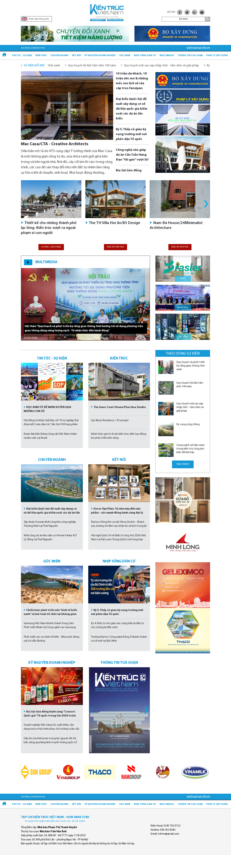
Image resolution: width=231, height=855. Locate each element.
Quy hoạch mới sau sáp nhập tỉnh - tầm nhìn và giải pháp (128, 65)
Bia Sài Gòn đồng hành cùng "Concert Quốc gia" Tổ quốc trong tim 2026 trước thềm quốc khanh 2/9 (50, 715)
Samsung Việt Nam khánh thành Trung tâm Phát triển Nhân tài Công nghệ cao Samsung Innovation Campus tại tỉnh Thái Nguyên (50, 627)
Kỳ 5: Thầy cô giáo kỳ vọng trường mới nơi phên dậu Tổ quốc (131, 134)
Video (182, 279)
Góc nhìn (124, 55)
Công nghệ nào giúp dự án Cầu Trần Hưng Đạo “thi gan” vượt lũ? (132, 154)
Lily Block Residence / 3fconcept (110, 420)
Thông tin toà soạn (190, 55)
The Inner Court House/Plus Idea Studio (119, 407)
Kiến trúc (41, 55)
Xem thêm (183, 464)
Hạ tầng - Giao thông (51, 247)
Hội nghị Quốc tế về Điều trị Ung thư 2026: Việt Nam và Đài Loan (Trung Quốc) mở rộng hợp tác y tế (118, 539)
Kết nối (76, 55)
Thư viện (183, 337)
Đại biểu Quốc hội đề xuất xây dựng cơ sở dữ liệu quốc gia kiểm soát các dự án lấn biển (131, 108)
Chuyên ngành (59, 55)
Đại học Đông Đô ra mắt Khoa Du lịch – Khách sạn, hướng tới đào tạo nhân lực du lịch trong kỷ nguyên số (119, 526)
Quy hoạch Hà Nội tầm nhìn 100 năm (59, 65)
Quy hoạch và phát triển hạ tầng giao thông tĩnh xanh (190, 366)
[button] (206, 203)
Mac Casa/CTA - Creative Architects (54, 144)
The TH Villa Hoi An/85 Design (114, 223)
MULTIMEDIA (46, 262)
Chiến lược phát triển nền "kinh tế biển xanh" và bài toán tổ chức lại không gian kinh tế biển (50, 614)
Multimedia (167, 55)
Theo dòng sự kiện (183, 354)
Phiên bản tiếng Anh (38, 19)
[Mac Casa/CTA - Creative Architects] (67, 105)
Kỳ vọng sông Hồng (186, 65)
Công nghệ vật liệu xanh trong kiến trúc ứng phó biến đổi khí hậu (190, 449)
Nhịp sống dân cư (145, 55)
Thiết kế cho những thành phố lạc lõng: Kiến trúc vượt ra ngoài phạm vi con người (49, 228)
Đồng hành (182, 308)
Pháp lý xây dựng (217, 55)
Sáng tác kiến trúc (115, 247)
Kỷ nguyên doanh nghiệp (100, 55)
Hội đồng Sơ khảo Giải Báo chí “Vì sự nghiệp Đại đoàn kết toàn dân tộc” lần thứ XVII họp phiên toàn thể (51, 424)
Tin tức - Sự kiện (22, 55)
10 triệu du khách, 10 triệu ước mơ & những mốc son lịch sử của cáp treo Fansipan (132, 81)
